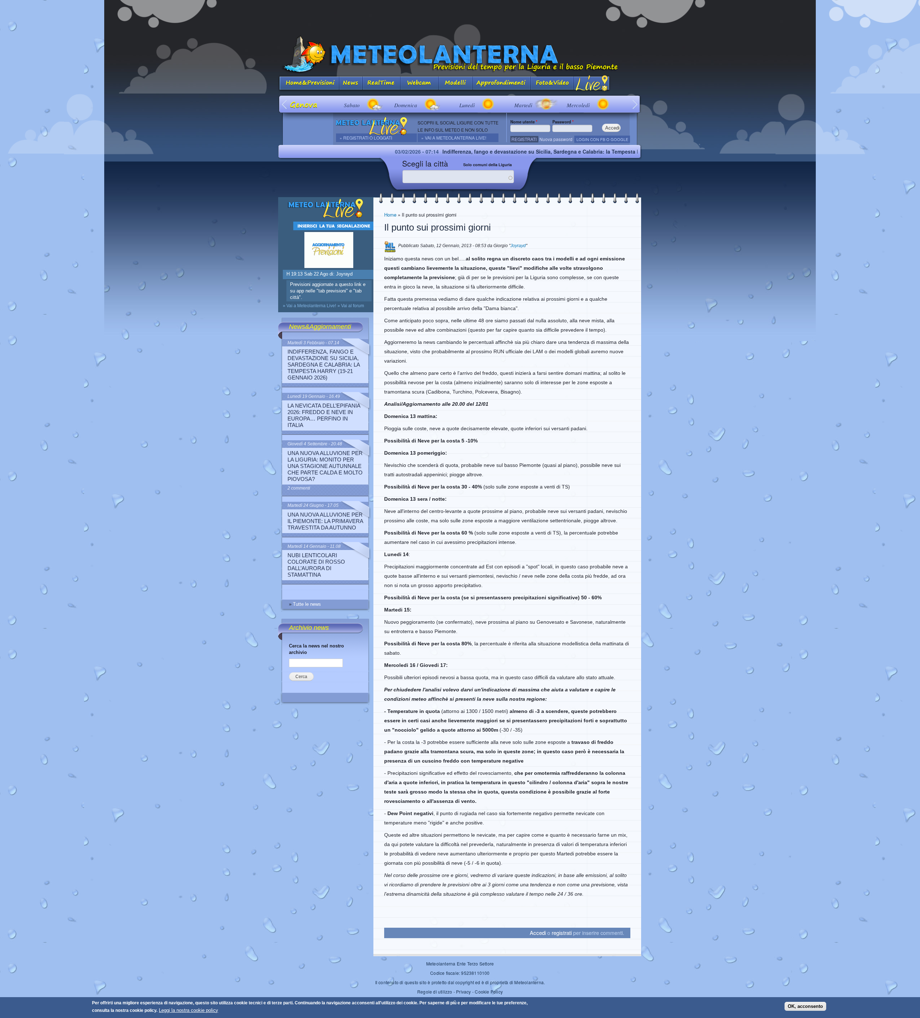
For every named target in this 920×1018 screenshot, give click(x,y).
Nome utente (523, 121)
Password (563, 121)
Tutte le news (307, 604)
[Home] (460, 54)
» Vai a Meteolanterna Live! (453, 138)
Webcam (419, 83)
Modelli (455, 83)
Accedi (538, 932)
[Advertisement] (460, 16)
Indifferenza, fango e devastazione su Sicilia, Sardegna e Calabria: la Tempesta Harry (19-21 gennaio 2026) (525, 151)
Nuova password (555, 139)
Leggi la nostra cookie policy (188, 1010)
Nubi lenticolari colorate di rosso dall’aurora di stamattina (316, 565)
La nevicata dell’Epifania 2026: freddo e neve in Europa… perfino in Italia (324, 415)
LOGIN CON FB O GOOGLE (602, 139)
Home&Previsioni (308, 83)
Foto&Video (552, 83)
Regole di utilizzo (434, 992)
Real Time (381, 83)
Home (390, 214)
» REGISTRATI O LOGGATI (366, 138)
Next (635, 104)
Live (592, 83)
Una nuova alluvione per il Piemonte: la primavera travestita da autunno (325, 521)
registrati (562, 932)
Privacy (463, 992)
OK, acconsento (805, 1006)
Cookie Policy (489, 992)
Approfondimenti (502, 83)
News (351, 83)
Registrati (524, 139)
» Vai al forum (350, 305)
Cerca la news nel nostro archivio (316, 649)
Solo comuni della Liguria (487, 164)
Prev (284, 104)
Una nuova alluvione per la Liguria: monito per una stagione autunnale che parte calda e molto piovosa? (325, 466)
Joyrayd (518, 245)
